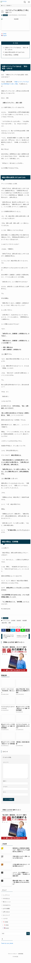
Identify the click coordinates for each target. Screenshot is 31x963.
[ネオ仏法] (3, 2)
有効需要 (24, 620)
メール (5, 786)
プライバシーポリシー (12, 953)
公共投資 (13, 620)
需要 (10, 622)
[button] (3, 630)
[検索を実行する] (28, 933)
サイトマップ (6, 915)
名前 (4, 781)
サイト (4, 792)
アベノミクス (6, 620)
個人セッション (7, 901)
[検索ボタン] (25, 2)
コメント (5, 762)
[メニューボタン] (29, 2)
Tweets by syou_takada (7, 943)
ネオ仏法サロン (7, 905)
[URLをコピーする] (27, 630)
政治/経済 (5, 15)
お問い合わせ (6, 912)
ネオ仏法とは (6, 898)
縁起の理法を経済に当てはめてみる (14, 52)
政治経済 (19, 620)
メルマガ (5, 918)
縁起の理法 (4, 622)
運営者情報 (20, 953)
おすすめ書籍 (6, 908)
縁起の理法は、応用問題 (11, 55)
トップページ (6, 895)
